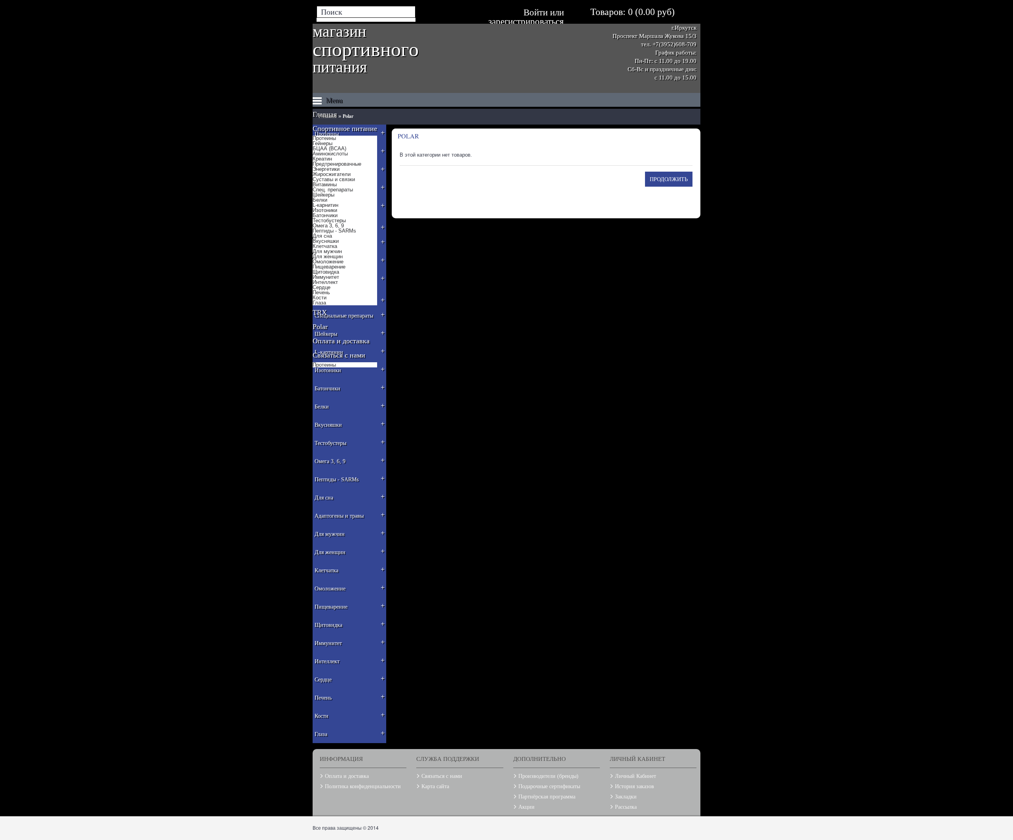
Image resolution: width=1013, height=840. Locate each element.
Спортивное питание (345, 128)
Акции (526, 807)
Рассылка (626, 807)
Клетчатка (325, 246)
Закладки (626, 797)
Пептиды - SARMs (334, 231)
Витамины (325, 184)
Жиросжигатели (332, 174)
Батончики (325, 215)
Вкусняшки (326, 241)
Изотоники (325, 210)
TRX (320, 312)
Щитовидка (326, 272)
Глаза (319, 303)
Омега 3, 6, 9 (328, 226)
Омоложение (328, 262)
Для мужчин (327, 251)
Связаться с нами (339, 355)
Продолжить (669, 179)
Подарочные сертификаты (549, 786)
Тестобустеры (329, 220)
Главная (325, 114)
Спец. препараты (333, 190)
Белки (320, 200)
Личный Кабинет (635, 776)
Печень (321, 292)
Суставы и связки (334, 179)
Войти (536, 12)
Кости (319, 298)
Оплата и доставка (341, 341)
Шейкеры (323, 195)
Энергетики (326, 169)
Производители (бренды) (548, 776)
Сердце (321, 287)
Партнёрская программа (546, 797)
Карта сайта (435, 786)
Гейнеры (322, 143)
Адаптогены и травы (350, 515)
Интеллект (325, 282)
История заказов (634, 786)
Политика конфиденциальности (363, 786)
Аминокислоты (330, 154)
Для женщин (328, 256)
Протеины (324, 138)
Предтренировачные (337, 164)
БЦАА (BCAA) (329, 148)
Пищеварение (329, 267)
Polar (320, 327)
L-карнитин (325, 205)
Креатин (322, 159)
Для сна (322, 236)
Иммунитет (326, 277)
